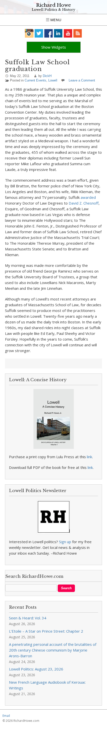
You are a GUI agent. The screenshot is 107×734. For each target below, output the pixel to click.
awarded (88, 197)
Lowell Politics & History (53, 9)
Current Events (35, 80)
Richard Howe (53, 5)
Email (6, 716)
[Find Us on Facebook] (48, 33)
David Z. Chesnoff (84, 203)
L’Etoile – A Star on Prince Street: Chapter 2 (46, 631)
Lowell (52, 80)
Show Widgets (53, 47)
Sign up (65, 541)
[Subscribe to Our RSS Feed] (77, 33)
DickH (47, 76)
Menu (55, 19)
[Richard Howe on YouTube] (68, 33)
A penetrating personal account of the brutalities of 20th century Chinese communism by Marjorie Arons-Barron (52, 650)
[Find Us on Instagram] (29, 33)
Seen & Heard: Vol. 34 (27, 617)
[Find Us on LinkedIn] (58, 33)
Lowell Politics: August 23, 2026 (36, 668)
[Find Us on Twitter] (39, 33)
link (89, 456)
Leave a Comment (82, 80)
